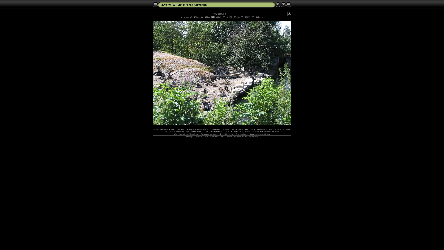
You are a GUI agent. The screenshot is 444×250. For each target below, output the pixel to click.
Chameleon (250, 137)
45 (205, 17)
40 (187, 17)
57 (249, 17)
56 (245, 17)
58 (253, 17)
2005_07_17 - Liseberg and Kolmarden (184, 4)
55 (242, 17)
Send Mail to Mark (217, 137)
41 (191, 17)
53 (234, 17)
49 (220, 17)
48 (216, 17)
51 (227, 17)
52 (231, 17)
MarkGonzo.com (202, 137)
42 (194, 17)
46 (209, 17)
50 (223, 17)
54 (238, 17)
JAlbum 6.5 (240, 137)
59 (256, 17)
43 (198, 17)
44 (202, 17)
